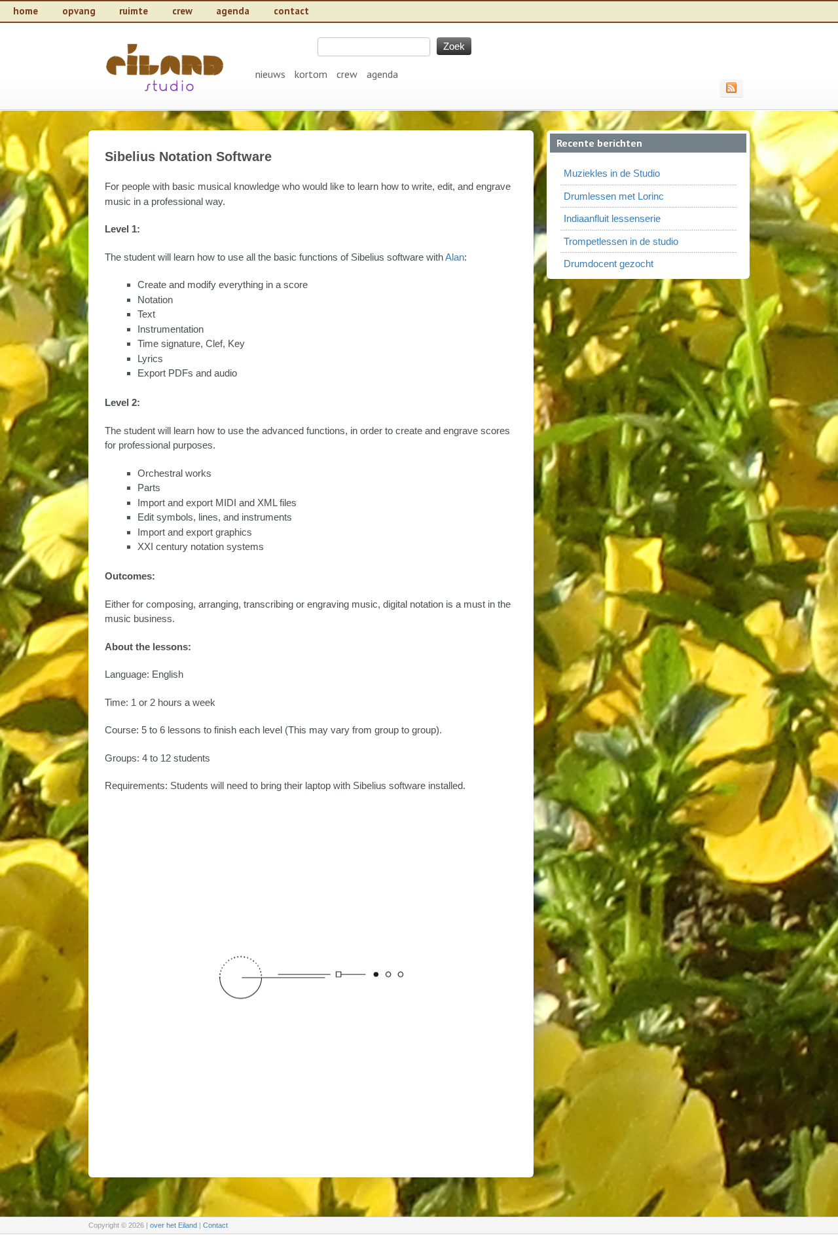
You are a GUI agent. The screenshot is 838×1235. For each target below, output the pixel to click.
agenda (382, 74)
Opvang (79, 11)
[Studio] (165, 102)
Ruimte (133, 11)
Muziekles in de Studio (612, 173)
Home (25, 11)
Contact (215, 1225)
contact (291, 11)
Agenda (232, 11)
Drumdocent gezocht (608, 263)
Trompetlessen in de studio (621, 241)
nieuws (270, 74)
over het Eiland (173, 1225)
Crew (182, 11)
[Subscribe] (731, 88)
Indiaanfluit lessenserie (612, 218)
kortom (311, 74)
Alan (454, 257)
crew (347, 74)
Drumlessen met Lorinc (614, 196)
